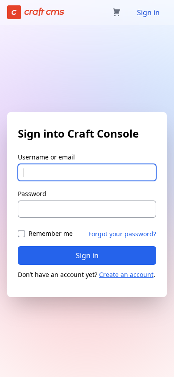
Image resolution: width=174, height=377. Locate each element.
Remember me (51, 233)
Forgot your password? (122, 234)
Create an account (126, 274)
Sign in (148, 12)
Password (32, 193)
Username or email (46, 157)
